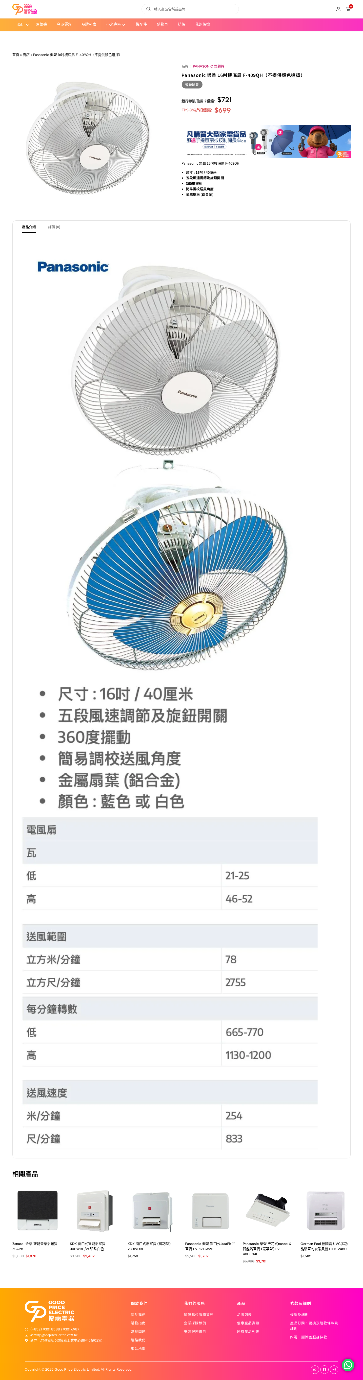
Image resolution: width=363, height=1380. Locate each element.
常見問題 (138, 1331)
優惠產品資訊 (248, 1322)
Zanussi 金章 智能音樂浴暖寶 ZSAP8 (35, 1246)
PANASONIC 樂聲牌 (208, 66)
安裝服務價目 (195, 1331)
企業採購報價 (195, 1322)
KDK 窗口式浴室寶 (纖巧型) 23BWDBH (149, 1246)
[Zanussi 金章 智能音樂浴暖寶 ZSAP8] (37, 1211)
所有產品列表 (248, 1331)
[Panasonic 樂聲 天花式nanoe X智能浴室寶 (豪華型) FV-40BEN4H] (268, 1211)
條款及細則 (299, 1314)
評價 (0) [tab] (54, 226)
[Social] (315, 1369)
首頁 (15, 55)
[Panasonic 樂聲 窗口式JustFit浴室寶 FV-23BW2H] (210, 1211)
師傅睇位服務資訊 (199, 1314)
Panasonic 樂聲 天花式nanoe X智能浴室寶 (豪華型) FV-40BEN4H (267, 1249)
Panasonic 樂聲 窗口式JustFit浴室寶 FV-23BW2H (210, 1246)
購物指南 (138, 1322)
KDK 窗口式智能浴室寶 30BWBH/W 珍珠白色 (87, 1246)
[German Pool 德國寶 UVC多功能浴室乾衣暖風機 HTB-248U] (326, 1211)
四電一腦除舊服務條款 (308, 1336)
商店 (26, 55)
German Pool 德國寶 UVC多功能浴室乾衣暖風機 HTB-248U (324, 1246)
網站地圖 (138, 1348)
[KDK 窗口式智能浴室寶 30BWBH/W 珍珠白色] (95, 1211)
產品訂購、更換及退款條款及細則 (314, 1325)
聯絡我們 (138, 1339)
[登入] (338, 9)
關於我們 (138, 1314)
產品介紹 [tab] (29, 226)
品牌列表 (244, 1314)
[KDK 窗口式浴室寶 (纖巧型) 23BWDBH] (153, 1211)
